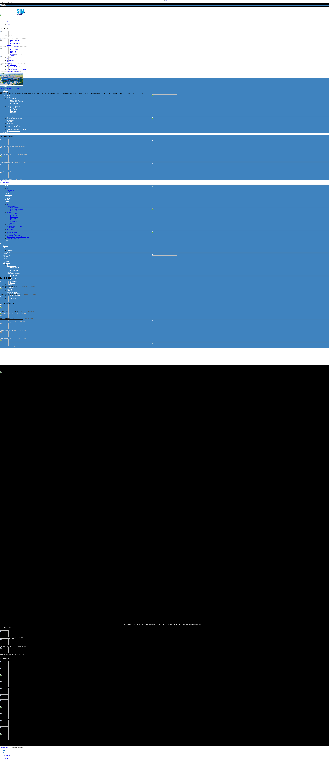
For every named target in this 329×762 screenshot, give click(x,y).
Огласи (5, 132)
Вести (7, 19)
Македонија (10, 22)
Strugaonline (4, 747)
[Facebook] (4, 9)
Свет (8, 252)
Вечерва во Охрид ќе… (7, 179)
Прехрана (10, 57)
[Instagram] (4, 10)
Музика (5, 91)
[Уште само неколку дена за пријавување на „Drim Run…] (4, 666)
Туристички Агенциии (13, 131)
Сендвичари (13, 114)
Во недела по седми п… (7, 162)
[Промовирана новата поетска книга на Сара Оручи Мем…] (4, 732)
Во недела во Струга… (6, 171)
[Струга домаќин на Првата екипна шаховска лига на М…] (4, 712)
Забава (5, 86)
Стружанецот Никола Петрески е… (10, 286)
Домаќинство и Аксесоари (14, 58)
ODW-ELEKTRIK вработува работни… (11, 319)
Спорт (5, 260)
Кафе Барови (14, 49)
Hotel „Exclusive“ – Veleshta (10, 89)
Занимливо (6, 255)
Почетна (5, 246)
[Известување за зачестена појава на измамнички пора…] (4, 725)
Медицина (10, 123)
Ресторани (13, 52)
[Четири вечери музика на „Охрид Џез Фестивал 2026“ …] (4, 705)
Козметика (10, 62)
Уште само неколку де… (7, 146)
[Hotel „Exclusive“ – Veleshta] (11, 85)
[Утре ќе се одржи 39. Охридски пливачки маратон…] (4, 698)
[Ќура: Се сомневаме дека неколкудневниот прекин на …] (4, 719)
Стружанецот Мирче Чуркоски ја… (10, 311)
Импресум (6, 758)
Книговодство (11, 60)
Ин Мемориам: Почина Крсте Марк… (11, 294)
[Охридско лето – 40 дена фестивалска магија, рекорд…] (4, 739)
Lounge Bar (13, 48)
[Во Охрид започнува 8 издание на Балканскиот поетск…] (4, 673)
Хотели (12, 55)
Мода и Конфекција (12, 65)
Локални (9, 21)
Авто (8, 97)
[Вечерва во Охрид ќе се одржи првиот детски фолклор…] (4, 693)
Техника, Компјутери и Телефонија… (18, 69)
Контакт (5, 756)
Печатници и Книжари (13, 68)
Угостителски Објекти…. (14, 106)
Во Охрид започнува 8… (7, 154)
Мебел (9, 45)
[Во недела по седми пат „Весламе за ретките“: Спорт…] (4, 680)
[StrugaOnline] (4, 15)
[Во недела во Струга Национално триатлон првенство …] (4, 687)
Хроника (6, 94)
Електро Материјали (16, 43)
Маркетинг (6, 95)
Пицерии (13, 51)
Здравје (5, 256)
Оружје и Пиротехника (13, 66)
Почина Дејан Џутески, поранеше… (10, 303)
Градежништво (14, 40)
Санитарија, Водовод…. (17, 42)
